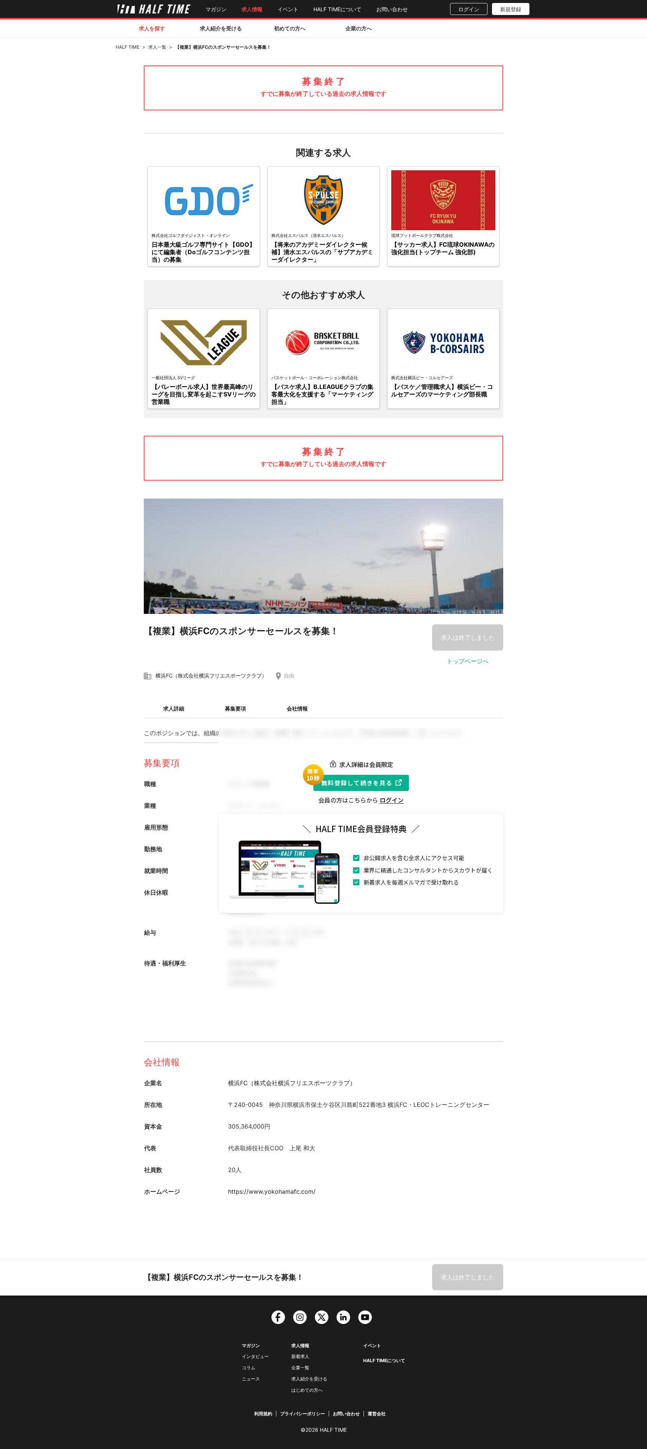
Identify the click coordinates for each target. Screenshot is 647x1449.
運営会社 (377, 1413)
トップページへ (468, 661)
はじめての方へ (307, 1390)
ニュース (251, 1379)
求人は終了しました (468, 637)
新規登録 (510, 9)
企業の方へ (359, 28)
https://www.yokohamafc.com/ (272, 1191)
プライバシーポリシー (302, 1413)
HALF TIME (127, 47)
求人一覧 (157, 47)
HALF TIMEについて (337, 9)
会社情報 (297, 708)
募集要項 (235, 708)
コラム (248, 1367)
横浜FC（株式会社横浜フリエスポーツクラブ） (211, 675)
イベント (287, 9)
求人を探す (152, 28)
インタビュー (255, 1356)
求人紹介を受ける (221, 28)
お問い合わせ (392, 9)
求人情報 (252, 9)
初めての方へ (290, 28)
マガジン (216, 9)
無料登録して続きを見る (356, 782)
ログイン (468, 9)
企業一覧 (300, 1367)
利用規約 (263, 1413)
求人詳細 (173, 708)
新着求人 (300, 1356)
